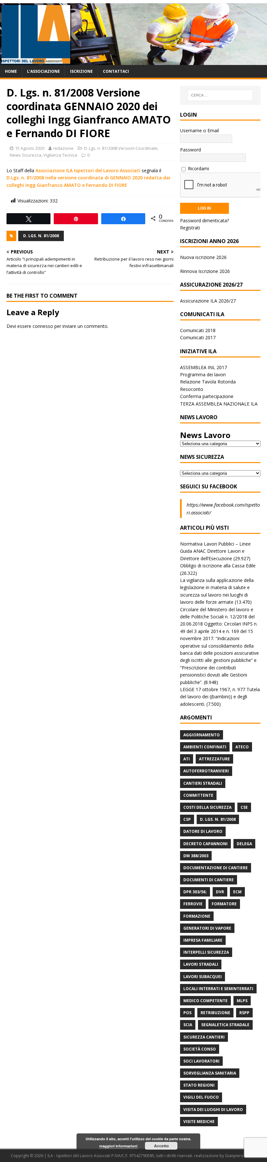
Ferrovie (193, 904)
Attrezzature (214, 759)
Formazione (196, 916)
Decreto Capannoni (205, 843)
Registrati (190, 228)
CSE (244, 807)
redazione (63, 148)
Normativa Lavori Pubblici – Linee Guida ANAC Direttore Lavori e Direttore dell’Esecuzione (215, 551)
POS (187, 1012)
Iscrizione (81, 71)
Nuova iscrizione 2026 (203, 257)
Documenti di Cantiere (208, 880)
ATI (186, 759)
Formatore (224, 904)
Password (190, 150)
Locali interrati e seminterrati (218, 988)
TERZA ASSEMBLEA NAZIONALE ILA (219, 404)
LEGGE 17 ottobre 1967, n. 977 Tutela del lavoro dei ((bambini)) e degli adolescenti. (220, 696)
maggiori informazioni (118, 1145)
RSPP (244, 1012)
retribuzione (215, 1012)
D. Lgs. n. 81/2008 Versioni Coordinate (121, 148)
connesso (43, 326)
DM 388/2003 (195, 856)
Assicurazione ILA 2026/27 (208, 301)
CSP (187, 819)
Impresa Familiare (202, 940)
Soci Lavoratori (201, 1061)
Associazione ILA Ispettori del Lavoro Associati (87, 170)
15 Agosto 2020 (29, 148)
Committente (198, 795)
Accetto (161, 1146)
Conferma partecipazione (206, 396)
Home (11, 71)
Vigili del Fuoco (201, 1097)
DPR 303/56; (195, 892)
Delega (244, 843)
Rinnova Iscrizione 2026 (205, 271)
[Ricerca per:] (220, 95)
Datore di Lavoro (202, 831)
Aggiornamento (201, 735)
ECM (237, 892)
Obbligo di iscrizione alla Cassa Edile (218, 565)
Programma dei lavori (203, 374)
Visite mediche (199, 1121)
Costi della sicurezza (207, 807)
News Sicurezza (25, 155)
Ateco (242, 747)
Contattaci (116, 71)
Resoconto (191, 389)
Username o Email (199, 130)
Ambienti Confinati (204, 747)
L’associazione (43, 71)
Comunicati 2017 (198, 337)
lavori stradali (200, 964)
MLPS (242, 1000)
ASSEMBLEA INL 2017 (203, 367)
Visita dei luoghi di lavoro (213, 1109)
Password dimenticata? (204, 220)
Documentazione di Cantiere (215, 868)
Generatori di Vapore (207, 928)
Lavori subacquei (202, 976)
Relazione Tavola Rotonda (208, 382)
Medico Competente (205, 1000)
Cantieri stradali (202, 783)
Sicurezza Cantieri (204, 1037)
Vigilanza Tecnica (60, 155)
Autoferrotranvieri (206, 771)
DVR (220, 892)
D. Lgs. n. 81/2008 (41, 236)
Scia (187, 1024)
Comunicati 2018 (198, 330)
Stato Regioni (199, 1085)
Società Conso (199, 1049)
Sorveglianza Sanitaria (209, 1073)
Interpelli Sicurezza (206, 952)
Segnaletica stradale (225, 1024)
